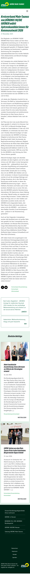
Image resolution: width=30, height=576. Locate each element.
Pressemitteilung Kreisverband (11, 414)
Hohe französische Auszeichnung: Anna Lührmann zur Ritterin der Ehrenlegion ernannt (14, 368)
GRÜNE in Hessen (10, 517)
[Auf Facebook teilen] (2, 287)
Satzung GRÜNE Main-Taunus (14, 531)
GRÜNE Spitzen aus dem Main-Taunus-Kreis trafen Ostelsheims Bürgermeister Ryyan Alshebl (15, 450)
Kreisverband (14, 287)
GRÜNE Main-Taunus (17, 4)
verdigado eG (11, 567)
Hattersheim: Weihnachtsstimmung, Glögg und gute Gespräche (15, 322)
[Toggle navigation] (27, 11)
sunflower (13, 565)
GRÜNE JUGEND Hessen (12, 527)
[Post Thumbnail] (15, 351)
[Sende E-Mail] (6, 287)
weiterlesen (22, 417)
